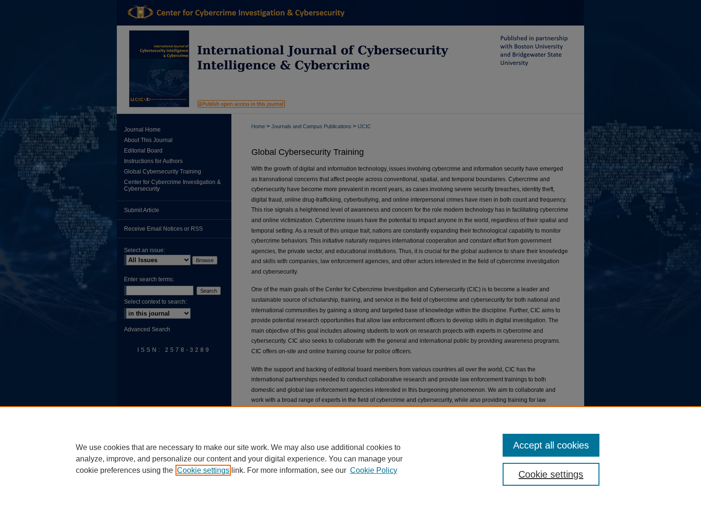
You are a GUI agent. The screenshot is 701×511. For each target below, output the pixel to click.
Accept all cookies (551, 445)
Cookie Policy (373, 470)
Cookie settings (203, 470)
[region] (350, 458)
